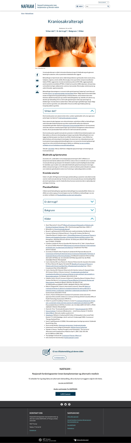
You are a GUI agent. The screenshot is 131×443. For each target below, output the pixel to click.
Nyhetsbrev (70, 428)
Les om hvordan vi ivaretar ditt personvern (79, 420)
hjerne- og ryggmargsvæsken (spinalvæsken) (61, 93)
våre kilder (51, 148)
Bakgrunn (73, 31)
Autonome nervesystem (66, 325)
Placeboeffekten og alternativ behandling (69, 195)
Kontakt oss (33, 430)
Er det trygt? (62, 31)
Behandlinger (29, 13)
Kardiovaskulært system (71, 337)
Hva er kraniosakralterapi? (62, 229)
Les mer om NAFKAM (65, 383)
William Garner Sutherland (79, 327)
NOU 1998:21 (50, 313)
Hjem (22, 13)
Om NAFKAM (71, 425)
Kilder (81, 31)
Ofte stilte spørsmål (72, 417)
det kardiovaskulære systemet (68, 118)
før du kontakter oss (72, 422)
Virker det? (50, 31)
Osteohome (49, 315)
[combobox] (97, 6)
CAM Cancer (65, 394)
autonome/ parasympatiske (71, 125)
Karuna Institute (51, 311)
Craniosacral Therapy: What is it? (71, 335)
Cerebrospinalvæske (80, 325)
